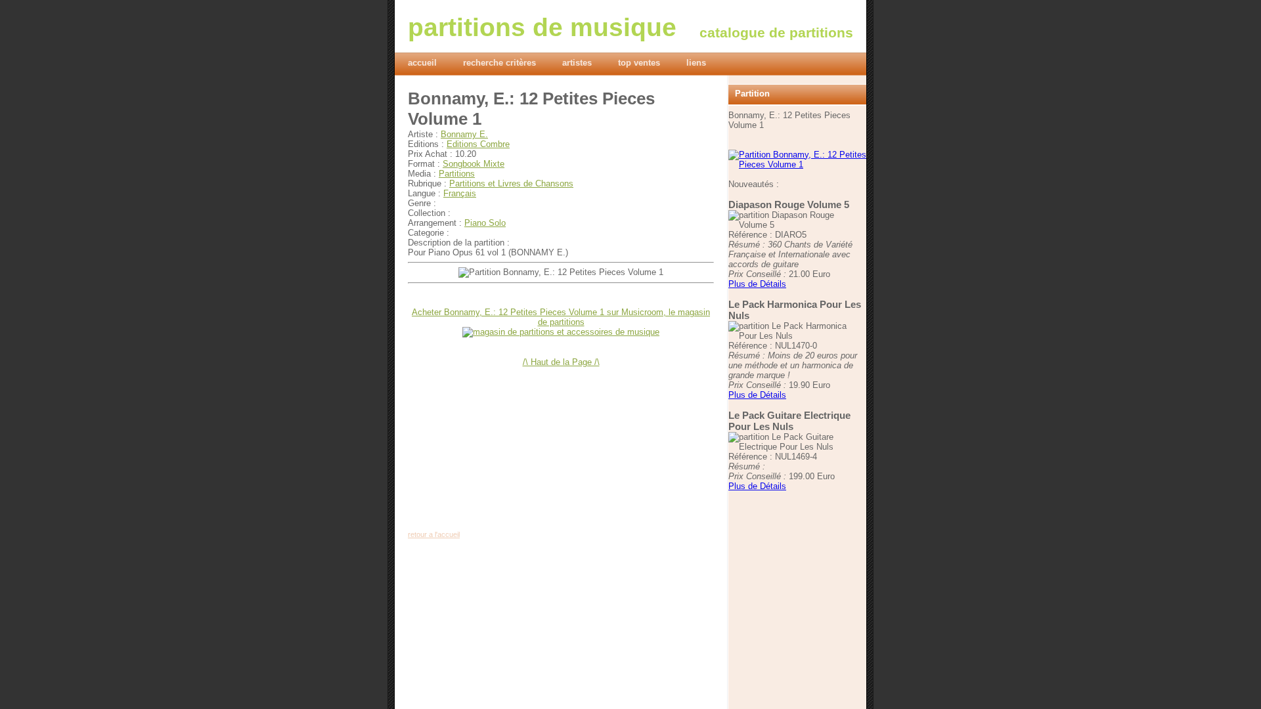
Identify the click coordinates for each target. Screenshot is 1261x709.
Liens (696, 63)
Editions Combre (478, 144)
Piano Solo (485, 223)
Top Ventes (639, 63)
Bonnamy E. (464, 134)
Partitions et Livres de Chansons (511, 183)
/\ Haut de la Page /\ (561, 362)
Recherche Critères (499, 63)
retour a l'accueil (434, 534)
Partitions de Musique (542, 27)
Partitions (457, 174)
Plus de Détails (757, 284)
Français (459, 193)
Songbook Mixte (473, 164)
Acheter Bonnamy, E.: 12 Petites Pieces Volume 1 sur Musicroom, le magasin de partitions (561, 317)
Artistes (577, 63)
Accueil (422, 63)
